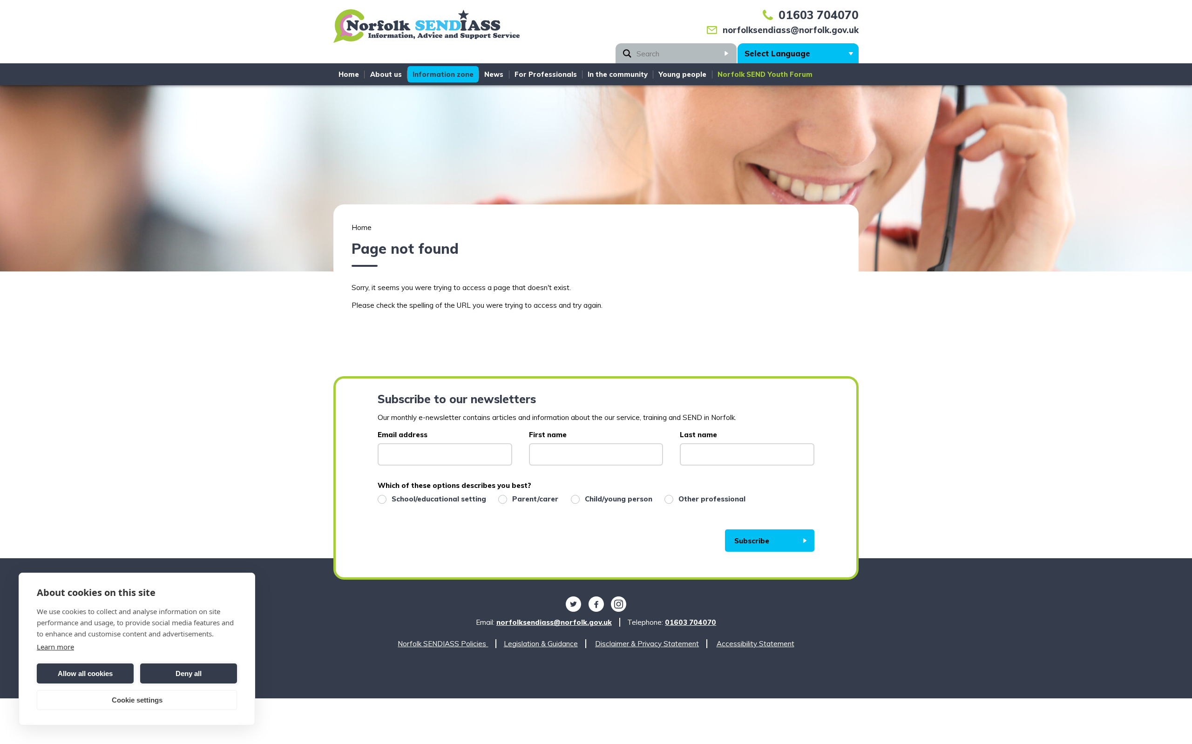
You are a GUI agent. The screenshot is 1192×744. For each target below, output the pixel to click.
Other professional (711, 498)
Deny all (189, 673)
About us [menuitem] (386, 74)
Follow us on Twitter (573, 604)
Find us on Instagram (619, 604)
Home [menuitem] (349, 74)
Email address (402, 434)
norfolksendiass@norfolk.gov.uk (791, 30)
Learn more (55, 646)
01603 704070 (819, 14)
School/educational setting (439, 498)
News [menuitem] (493, 74)
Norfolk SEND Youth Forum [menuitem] (765, 74)
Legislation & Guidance (541, 643)
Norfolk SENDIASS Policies (443, 643)
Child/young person (618, 498)
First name (548, 434)
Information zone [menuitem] (443, 74)
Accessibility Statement (755, 643)
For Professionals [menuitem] (546, 74)
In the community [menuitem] (618, 74)
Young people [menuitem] (682, 74)
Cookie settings (137, 700)
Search (726, 53)
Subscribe (751, 540)
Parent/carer (535, 498)
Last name (698, 434)
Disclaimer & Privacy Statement (647, 643)
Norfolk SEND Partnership (426, 29)
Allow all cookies (85, 673)
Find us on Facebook (596, 604)
